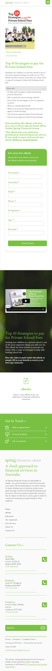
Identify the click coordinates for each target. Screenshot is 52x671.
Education (9, 516)
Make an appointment (21, 427)
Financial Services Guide (32, 643)
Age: (10, 220)
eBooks (8, 512)
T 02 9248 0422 (11, 566)
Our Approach (11, 519)
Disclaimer (16, 639)
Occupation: (14, 210)
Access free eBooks (19, 434)
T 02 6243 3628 (11, 612)
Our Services (10, 523)
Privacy (8, 639)
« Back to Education (13, 52)
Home (7, 509)
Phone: (12, 201)
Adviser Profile (10, 647)
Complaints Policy (29, 639)
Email (11, 191)
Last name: (13, 182)
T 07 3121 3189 (11, 588)
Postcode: (13, 229)
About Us (9, 527)
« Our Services (11, 55)
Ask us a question (19, 441)
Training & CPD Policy (13, 643)
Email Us (10, 628)
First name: (14, 172)
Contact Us (9, 530)
